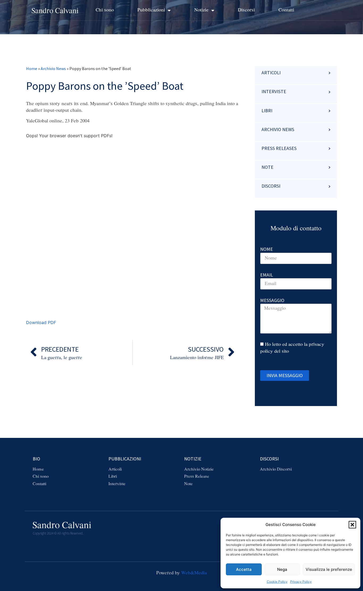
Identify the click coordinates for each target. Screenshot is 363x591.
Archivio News (53, 68)
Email (266, 275)
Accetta (244, 569)
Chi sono (105, 10)
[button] (352, 524)
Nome (266, 249)
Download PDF (41, 322)
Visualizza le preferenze (329, 569)
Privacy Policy (301, 582)
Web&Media (194, 573)
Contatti (286, 10)
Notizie (201, 10)
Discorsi (246, 10)
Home (31, 68)
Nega (282, 569)
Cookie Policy (277, 582)
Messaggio (272, 300)
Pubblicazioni (151, 10)
